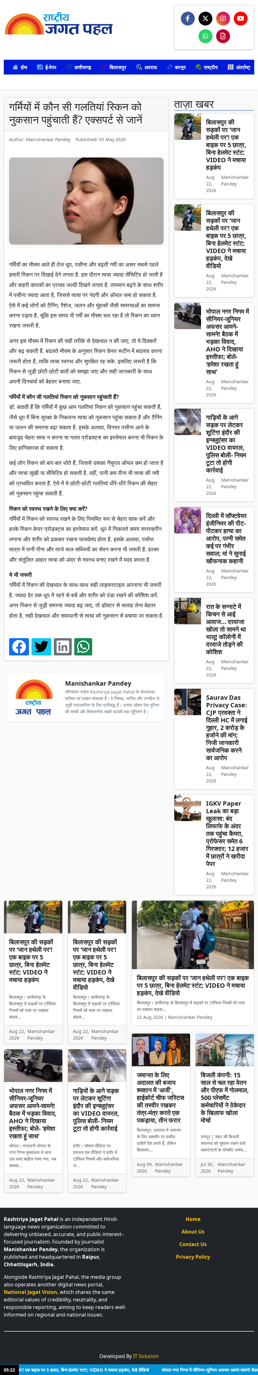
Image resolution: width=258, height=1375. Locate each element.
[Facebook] (188, 18)
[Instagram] (223, 18)
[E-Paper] (223, 36)
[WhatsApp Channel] (205, 36)
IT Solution (146, 1356)
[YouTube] (241, 18)
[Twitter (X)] (205, 18)
